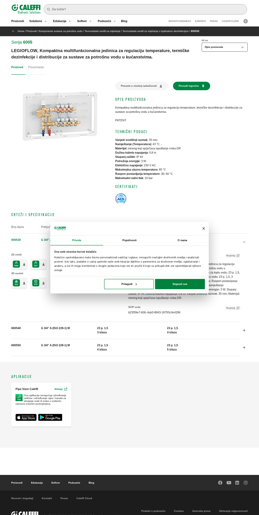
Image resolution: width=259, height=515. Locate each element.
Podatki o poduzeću (153, 511)
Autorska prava (201, 511)
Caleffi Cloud (230, 21)
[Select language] (245, 21)
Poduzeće (74, 482)
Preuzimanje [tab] (36, 67)
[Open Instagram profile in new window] (245, 483)
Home (21, 31)
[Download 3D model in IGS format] (23, 283)
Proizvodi (17, 21)
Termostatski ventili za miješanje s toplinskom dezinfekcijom (155, 31)
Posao (214, 21)
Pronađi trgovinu (189, 85)
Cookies (179, 511)
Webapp (58, 389)
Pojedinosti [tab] (129, 240)
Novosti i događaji (180, 21)
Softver (55, 482)
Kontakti (200, 21)
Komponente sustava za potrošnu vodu (60, 31)
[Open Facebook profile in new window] (220, 483)
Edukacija (37, 482)
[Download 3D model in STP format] (42, 283)
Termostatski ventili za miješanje (102, 31)
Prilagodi (126, 283)
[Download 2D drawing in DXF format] (42, 264)
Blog (124, 21)
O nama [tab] (182, 240)
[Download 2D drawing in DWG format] (23, 264)
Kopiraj (230, 255)
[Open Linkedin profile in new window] (237, 483)
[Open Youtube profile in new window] (229, 483)
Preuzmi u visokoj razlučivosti (139, 85)
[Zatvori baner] (203, 228)
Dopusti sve (180, 283)
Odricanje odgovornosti (233, 511)
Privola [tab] (76, 240)
